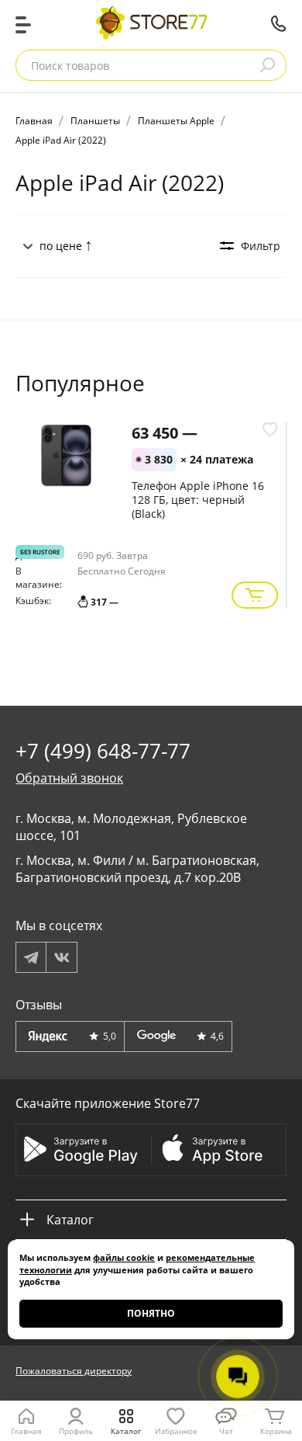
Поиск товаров (70, 65)
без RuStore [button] (40, 551)
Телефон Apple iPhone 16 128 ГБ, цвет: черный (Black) (198, 499)
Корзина (276, 1430)
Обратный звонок (69, 777)
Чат (226, 1430)
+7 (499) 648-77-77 (279, 23)
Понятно (151, 1313)
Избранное (176, 1430)
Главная (26, 1430)
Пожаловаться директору (73, 1370)
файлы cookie (124, 1257)
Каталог (126, 1430)
